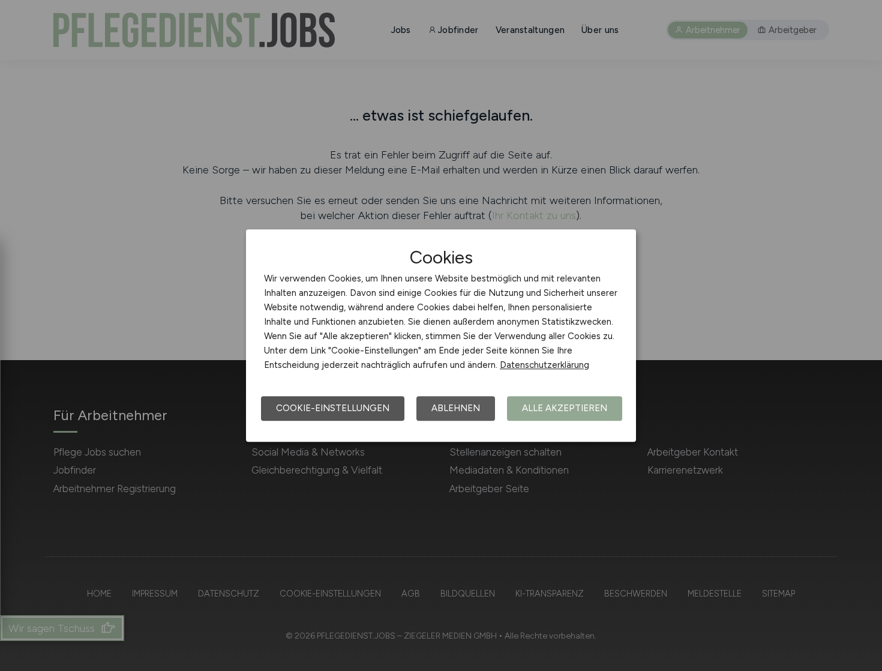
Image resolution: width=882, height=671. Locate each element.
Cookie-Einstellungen (332, 408)
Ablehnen (455, 408)
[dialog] (441, 335)
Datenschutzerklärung (544, 365)
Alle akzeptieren (564, 408)
